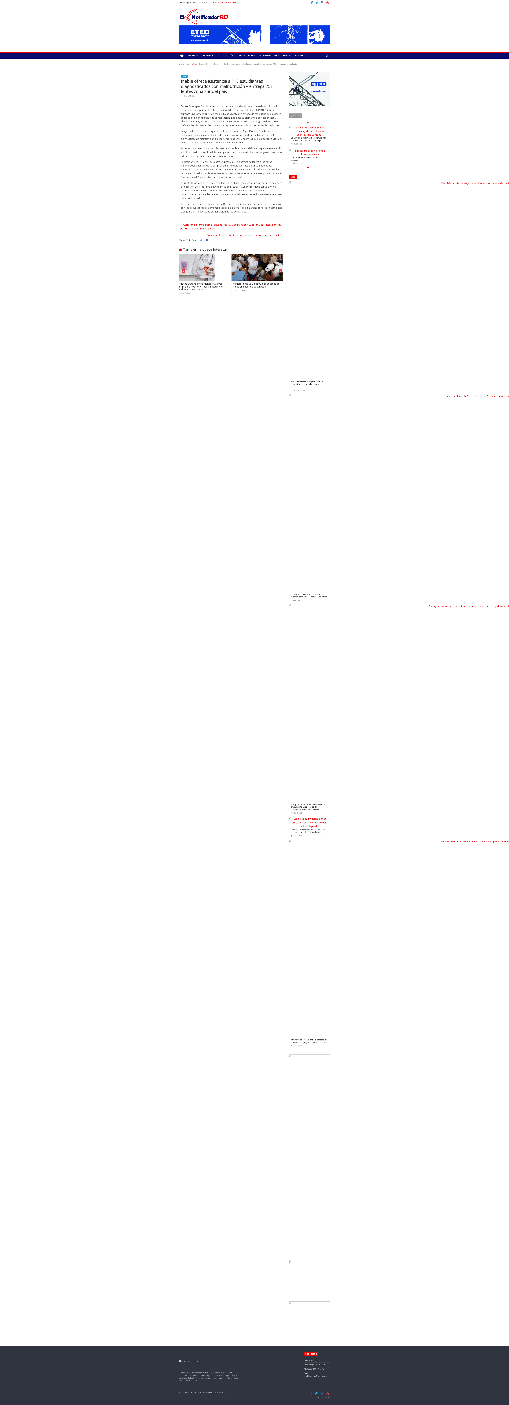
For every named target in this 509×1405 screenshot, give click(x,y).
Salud (219, 55)
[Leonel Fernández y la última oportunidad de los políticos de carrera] (309, 150)
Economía (208, 55)
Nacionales (192, 55)
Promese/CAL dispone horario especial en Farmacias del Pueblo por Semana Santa (258, 285)
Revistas (299, 55)
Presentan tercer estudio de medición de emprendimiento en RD (245, 235)
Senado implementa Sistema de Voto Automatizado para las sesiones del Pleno (309, 595)
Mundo (252, 55)
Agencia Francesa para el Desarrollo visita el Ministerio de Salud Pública (204, 285)
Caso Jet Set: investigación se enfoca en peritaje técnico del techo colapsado (308, 831)
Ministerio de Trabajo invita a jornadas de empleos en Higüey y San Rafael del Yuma (309, 1041)
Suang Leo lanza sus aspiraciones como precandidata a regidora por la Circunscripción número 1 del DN (308, 807)
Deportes (286, 55)
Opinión (229, 55)
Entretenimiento (268, 55)
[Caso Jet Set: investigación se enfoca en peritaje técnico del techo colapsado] (309, 818)
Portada (193, 64)
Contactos (326, 1397)
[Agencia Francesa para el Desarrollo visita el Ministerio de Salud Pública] (205, 255)
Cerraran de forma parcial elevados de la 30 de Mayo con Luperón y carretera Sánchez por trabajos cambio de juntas (231, 226)
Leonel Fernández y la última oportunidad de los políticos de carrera (309, 162)
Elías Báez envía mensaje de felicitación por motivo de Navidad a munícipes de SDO (308, 384)
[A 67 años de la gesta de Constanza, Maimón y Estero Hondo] (309, 127)
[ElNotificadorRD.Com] (182, 56)
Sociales (241, 55)
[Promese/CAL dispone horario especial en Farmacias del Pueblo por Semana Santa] (251, 255)
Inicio (319, 1397)
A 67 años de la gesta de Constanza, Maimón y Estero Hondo (306, 139)
